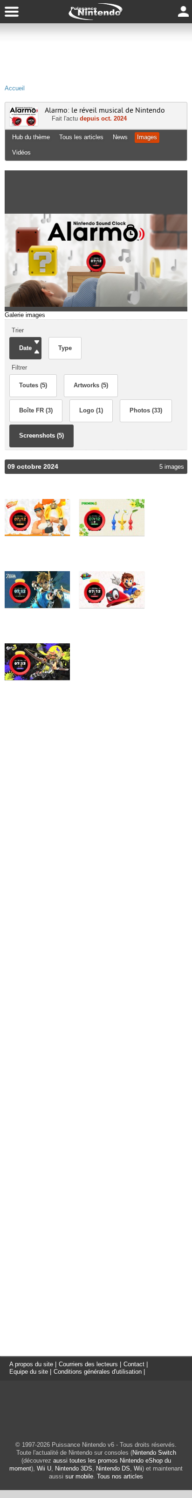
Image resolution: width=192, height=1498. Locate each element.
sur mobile (79, 1476)
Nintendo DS (113, 1468)
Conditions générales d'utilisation (98, 1371)
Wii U (44, 1468)
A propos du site (31, 1364)
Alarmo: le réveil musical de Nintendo (105, 110)
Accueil (15, 88)
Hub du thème (31, 137)
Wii (138, 1468)
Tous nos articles (120, 1476)
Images (147, 137)
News (120, 137)
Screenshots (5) (41, 435)
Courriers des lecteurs (88, 1364)
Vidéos (21, 152)
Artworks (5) (91, 385)
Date (25, 347)
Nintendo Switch (154, 1452)
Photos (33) (146, 410)
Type (65, 347)
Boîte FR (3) (36, 410)
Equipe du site (28, 1371)
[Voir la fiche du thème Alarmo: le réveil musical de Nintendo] (24, 123)
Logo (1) (91, 410)
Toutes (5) (33, 385)
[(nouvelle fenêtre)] (37, 517)
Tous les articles (81, 137)
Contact (133, 1364)
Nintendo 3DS (73, 1468)
